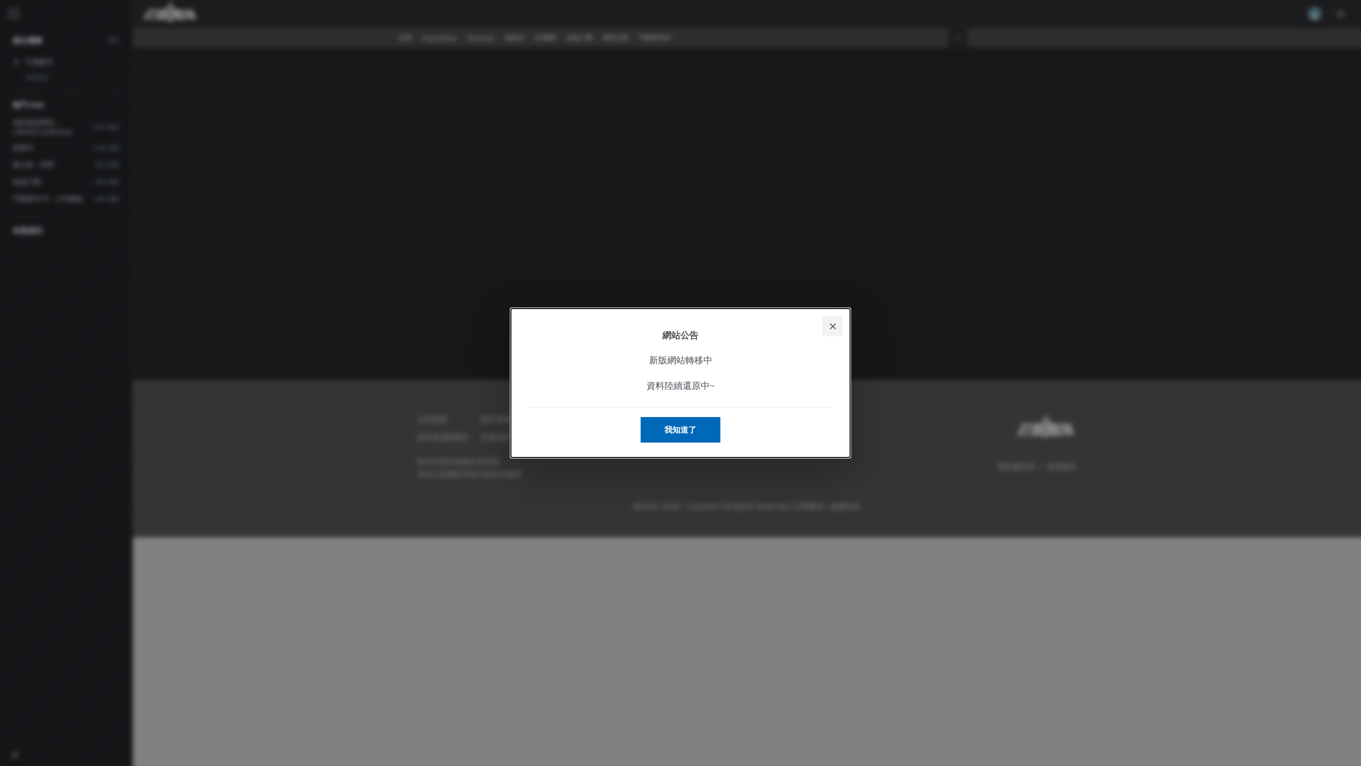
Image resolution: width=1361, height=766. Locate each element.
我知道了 (680, 429)
